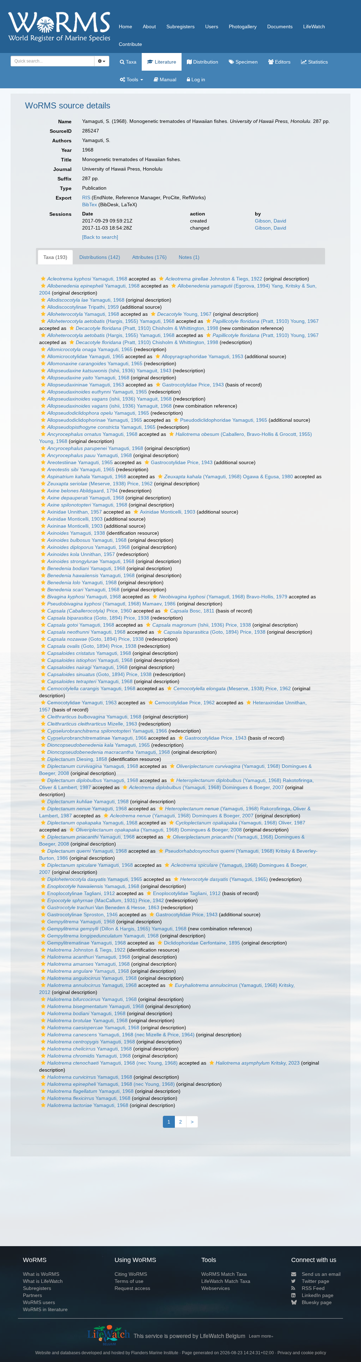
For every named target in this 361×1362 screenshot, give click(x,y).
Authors (62, 140)
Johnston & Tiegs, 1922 (213, 279)
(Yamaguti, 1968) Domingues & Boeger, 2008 (159, 830)
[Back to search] (100, 237)
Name (65, 121)
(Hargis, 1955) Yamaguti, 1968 (111, 321)
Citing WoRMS (131, 1274)
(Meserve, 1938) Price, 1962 (100, 483)
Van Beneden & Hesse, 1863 (103, 907)
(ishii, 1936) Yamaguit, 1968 (109, 399)
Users (211, 26)
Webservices (215, 1288)
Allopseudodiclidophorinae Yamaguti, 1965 (94, 420)
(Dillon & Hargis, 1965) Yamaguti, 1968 (116, 928)
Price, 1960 (89, 611)
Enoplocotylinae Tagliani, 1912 (81, 893)
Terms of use (129, 1281)
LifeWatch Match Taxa (225, 1281)
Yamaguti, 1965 (90, 349)
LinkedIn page (318, 1295)
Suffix (64, 179)
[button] (43, 278)
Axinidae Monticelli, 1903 (167, 512)
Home (125, 26)
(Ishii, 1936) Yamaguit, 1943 (109, 370)
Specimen (246, 62)
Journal (62, 169)
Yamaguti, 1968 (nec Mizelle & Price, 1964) (121, 1034)
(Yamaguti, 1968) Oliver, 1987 (240, 822)
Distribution (205, 62)
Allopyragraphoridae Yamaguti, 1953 (202, 356)
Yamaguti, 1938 (76, 533)
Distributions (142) (99, 257)
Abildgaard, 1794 (82, 490)
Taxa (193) (55, 257)
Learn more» (261, 1336)
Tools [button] (132, 79)
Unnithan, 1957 (81, 554)
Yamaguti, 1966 (107, 731)
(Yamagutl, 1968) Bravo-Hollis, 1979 (223, 596)
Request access (132, 1288)
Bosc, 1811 (192, 611)
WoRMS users (39, 1302)
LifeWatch (314, 26)
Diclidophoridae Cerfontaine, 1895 (202, 943)
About (149, 26)
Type (66, 188)
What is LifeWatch (43, 1281)
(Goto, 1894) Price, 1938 (98, 618)
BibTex (89, 204)
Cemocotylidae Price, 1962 (185, 702)
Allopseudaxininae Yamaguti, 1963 (85, 384)
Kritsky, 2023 (258, 1063)
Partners (32, 1295)
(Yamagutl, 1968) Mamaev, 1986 (111, 603)
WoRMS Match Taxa (224, 1274)
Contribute (130, 44)
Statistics (317, 62)
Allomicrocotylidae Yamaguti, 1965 (85, 356)
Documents (280, 26)
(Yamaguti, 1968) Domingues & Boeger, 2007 (206, 787)
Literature (164, 62)
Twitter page (315, 1281)
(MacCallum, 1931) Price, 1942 (105, 900)
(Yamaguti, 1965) (224, 879)
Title (66, 159)
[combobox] (52, 61)
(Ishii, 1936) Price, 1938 (201, 625)
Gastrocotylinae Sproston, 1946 (82, 914)
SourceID (61, 131)
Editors (282, 62)
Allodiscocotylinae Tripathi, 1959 (83, 307)
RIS (86, 197)
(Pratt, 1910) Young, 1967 (266, 321)
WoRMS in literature (45, 1309)
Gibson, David (270, 221)
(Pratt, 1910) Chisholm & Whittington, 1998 (147, 328)
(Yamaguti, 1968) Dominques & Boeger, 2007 (181, 815)
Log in (197, 79)
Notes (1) (189, 257)
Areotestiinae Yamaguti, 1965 (80, 462)
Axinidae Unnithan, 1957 (74, 512)
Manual (167, 79)
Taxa (130, 62)
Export (64, 198)
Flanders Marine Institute (154, 1352)
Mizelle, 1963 (92, 724)
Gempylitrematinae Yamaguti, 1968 (86, 943)
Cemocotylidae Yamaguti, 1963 (82, 702)
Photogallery (243, 26)
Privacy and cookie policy (301, 1352)
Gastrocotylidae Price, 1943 (193, 384)
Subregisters (180, 26)
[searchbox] (50, 61)
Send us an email (321, 1274)
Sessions (60, 214)
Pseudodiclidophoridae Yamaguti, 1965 (223, 420)
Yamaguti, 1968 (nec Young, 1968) (112, 1063)
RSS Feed (313, 1288)
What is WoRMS (41, 1274)
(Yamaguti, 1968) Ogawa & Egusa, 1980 (228, 476)
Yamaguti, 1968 (87, 279)
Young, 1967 (184, 314)
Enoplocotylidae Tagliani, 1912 (187, 893)
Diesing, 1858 (77, 759)
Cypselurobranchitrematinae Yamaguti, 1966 (97, 738)
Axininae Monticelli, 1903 (75, 526)
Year (66, 150)
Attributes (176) (149, 257)
